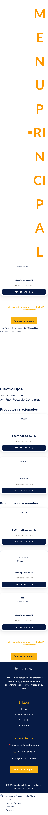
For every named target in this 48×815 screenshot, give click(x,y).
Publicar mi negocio (24, 321)
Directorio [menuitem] (10, 806)
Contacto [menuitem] (10, 810)
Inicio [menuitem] (8, 799)
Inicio (2, 328)
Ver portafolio (23, 292)
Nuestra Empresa (24, 714)
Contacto (24, 725)
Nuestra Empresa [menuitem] (13, 803)
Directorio (24, 720)
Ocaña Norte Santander (16, 328)
